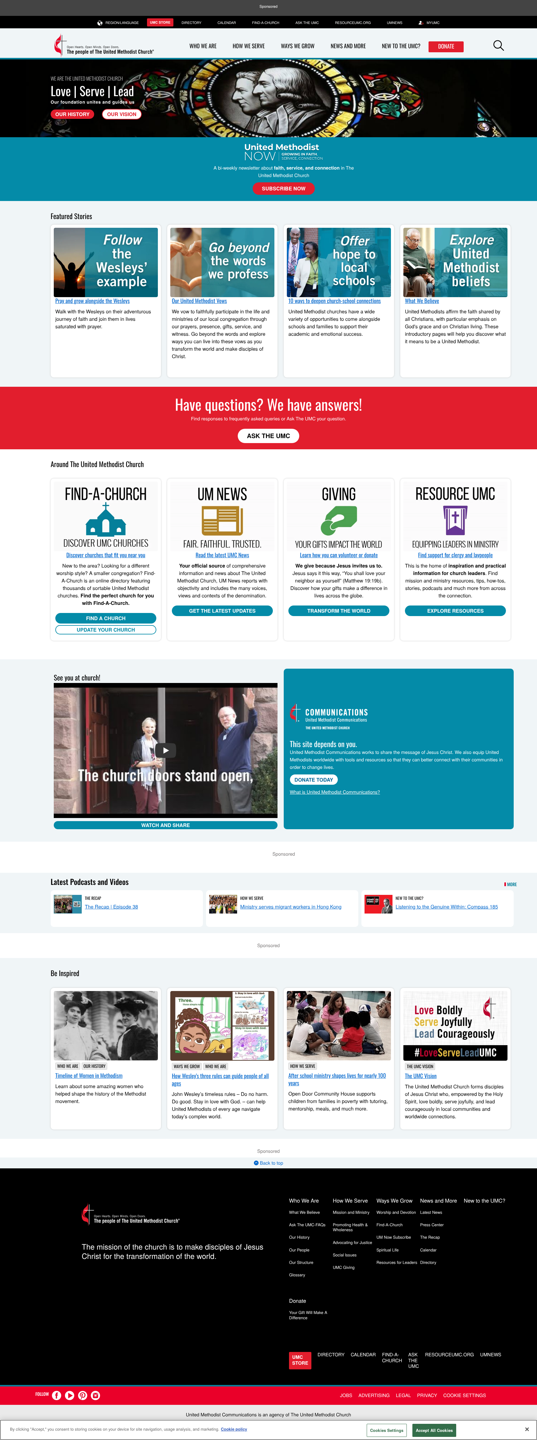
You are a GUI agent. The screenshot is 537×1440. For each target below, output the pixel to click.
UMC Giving (344, 1267)
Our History (72, 114)
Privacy (427, 1395)
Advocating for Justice (352, 1242)
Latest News (431, 1212)
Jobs (346, 1395)
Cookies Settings (386, 1430)
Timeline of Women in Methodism (88, 1076)
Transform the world (338, 610)
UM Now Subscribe (393, 1237)
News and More (348, 46)
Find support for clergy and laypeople (455, 555)
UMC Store (160, 22)
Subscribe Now (283, 188)
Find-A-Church (265, 22)
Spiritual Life (387, 1250)
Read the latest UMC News (222, 555)
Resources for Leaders (396, 1262)
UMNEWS (394, 22)
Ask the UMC (307, 22)
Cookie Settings (464, 1395)
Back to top (271, 1163)
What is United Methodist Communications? (335, 792)
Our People (299, 1250)
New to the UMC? (401, 46)
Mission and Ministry (351, 1212)
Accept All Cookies (434, 1430)
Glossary (297, 1275)
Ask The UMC (268, 435)
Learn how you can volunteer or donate (339, 555)
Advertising (374, 1395)
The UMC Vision (420, 1066)
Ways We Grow (297, 46)
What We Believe (422, 301)
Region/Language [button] (122, 22)
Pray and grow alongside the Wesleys (92, 301)
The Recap (93, 898)
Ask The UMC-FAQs (307, 1224)
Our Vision (121, 114)
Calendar (227, 22)
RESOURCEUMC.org (353, 22)
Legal (403, 1395)
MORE (512, 884)
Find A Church (106, 618)
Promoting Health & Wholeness (350, 1227)
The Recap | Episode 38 (111, 906)
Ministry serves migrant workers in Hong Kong (291, 906)
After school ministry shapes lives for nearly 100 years (337, 1079)
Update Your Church (106, 629)
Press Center (432, 1224)
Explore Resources (455, 610)
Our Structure (301, 1262)
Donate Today (314, 779)
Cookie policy (234, 1429)
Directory (191, 22)
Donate (446, 46)
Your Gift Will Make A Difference (308, 1314)
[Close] (527, 1429)
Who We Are (203, 46)
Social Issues (345, 1255)
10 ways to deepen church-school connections (334, 301)
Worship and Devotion (396, 1212)
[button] (498, 46)
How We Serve (249, 46)
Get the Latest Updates (222, 610)
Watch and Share (165, 825)
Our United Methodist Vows (199, 301)
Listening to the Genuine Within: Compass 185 (447, 906)
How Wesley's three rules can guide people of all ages (220, 1079)
